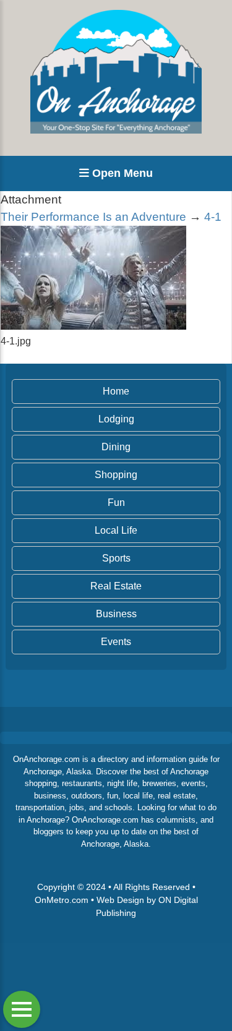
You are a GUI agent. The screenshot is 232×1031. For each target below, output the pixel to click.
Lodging (116, 419)
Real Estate (116, 586)
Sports (116, 558)
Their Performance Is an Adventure (93, 216)
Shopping (116, 474)
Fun (116, 502)
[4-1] (93, 326)
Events (116, 641)
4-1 (212, 216)
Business (116, 614)
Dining (116, 447)
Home (116, 391)
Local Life (116, 530)
